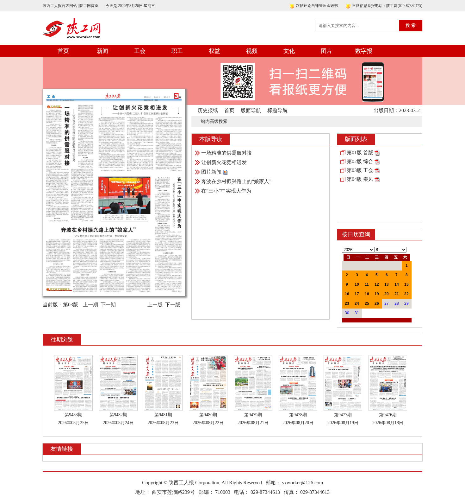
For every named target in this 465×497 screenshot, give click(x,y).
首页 (63, 51)
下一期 (108, 304)
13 (386, 284)
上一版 (155, 304)
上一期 (90, 304)
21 (396, 294)
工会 (140, 51)
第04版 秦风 (360, 179)
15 (406, 284)
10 (357, 284)
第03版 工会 (360, 170)
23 (347, 303)
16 (347, 294)
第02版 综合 (360, 161)
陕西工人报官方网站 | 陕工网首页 (70, 5)
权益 (214, 51)
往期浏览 (62, 339)
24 (357, 303)
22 (406, 294)
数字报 (363, 51)
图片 (326, 51)
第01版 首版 (360, 152)
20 (386, 294)
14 (396, 284)
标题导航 (277, 110)
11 (367, 284)
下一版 (172, 304)
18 (367, 294)
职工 (177, 51)
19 (377, 294)
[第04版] (377, 179)
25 (367, 303)
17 (357, 294)
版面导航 (251, 110)
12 (377, 284)
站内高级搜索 (214, 121)
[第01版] (377, 152)
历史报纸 (208, 110)
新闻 (102, 51)
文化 (289, 51)
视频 (251, 51)
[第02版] (377, 161)
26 (377, 303)
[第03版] (377, 170)
